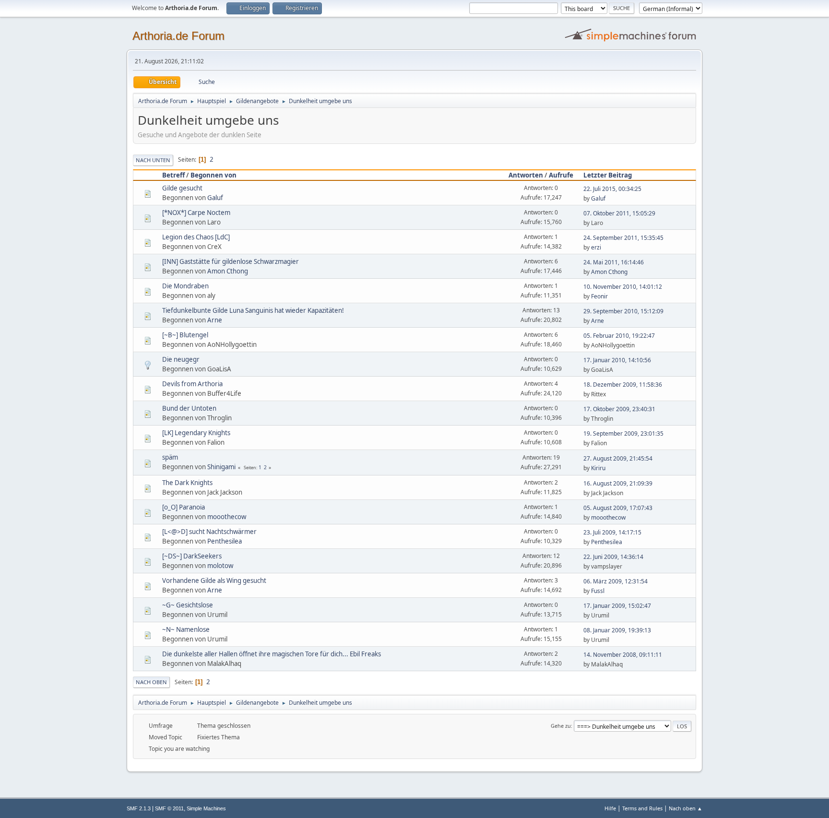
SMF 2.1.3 (139, 808)
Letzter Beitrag (607, 175)
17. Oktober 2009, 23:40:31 (619, 409)
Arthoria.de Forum (178, 35)
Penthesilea (224, 541)
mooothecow (226, 516)
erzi (596, 247)
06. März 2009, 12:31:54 (615, 581)
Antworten (526, 175)
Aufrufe (561, 175)
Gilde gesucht (182, 188)
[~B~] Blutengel (185, 335)
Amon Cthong (227, 271)
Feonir (599, 296)
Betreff (173, 175)
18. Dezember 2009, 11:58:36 (622, 384)
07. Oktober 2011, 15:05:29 (619, 213)
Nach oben (151, 682)
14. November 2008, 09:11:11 (622, 655)
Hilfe (610, 808)
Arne (214, 320)
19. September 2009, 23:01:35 (623, 433)
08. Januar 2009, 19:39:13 (617, 630)
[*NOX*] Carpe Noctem (196, 212)
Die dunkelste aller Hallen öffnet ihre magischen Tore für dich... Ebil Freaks (271, 654)
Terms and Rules (642, 808)
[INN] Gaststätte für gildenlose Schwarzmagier (230, 261)
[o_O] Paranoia (183, 507)
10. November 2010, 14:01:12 (622, 287)
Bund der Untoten (189, 408)
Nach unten (153, 160)
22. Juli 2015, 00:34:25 (612, 189)
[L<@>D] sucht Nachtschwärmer (209, 531)
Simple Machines (206, 808)
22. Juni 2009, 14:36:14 (613, 557)
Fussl (597, 591)
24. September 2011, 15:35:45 (623, 238)
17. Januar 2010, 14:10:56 (617, 360)
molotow (220, 565)
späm (170, 457)
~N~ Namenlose (186, 629)
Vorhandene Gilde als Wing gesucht (214, 580)
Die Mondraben (185, 286)
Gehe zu (561, 725)
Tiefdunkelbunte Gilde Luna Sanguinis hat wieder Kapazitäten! (253, 310)
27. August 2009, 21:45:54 (617, 458)
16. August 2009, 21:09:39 (617, 483)
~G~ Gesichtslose (187, 605)
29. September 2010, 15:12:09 (623, 311)
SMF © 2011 (169, 808)
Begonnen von (213, 175)
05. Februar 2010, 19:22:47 (619, 336)
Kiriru (598, 468)
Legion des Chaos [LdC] (196, 237)
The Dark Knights (187, 482)
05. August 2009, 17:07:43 (617, 508)
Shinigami (221, 466)
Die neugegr (181, 359)
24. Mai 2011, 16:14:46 (613, 262)
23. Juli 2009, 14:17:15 (612, 532)
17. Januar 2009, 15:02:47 (617, 606)
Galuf (215, 197)
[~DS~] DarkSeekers (192, 556)
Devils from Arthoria (192, 383)
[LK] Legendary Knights (196, 432)
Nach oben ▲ (685, 808)
